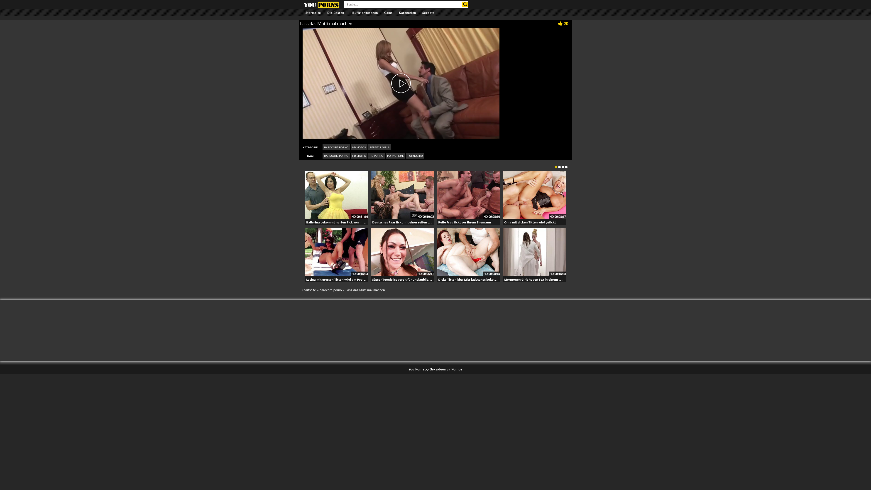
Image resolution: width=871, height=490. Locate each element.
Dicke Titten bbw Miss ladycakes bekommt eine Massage (479, 279)
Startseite (313, 13)
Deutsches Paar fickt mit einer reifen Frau (403, 222)
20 (565, 23)
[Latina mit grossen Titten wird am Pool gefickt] (336, 252)
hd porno (376, 155)
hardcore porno (336, 147)
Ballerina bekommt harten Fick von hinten (338, 222)
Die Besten (335, 13)
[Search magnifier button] (465, 4)
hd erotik (359, 155)
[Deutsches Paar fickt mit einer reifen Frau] (402, 195)
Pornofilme (395, 155)
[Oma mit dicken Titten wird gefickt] (534, 195)
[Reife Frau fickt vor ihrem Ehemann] (468, 195)
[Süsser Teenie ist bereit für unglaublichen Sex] (402, 252)
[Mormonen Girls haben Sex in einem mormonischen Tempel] (534, 252)
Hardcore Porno (336, 155)
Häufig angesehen (364, 13)
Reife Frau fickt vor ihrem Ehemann (464, 222)
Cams (388, 13)
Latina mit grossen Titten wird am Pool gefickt (340, 279)
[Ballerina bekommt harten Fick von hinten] (336, 195)
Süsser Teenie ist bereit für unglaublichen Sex (406, 279)
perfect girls (379, 147)
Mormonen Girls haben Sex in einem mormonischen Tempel (548, 279)
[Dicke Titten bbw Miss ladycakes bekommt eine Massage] (468, 252)
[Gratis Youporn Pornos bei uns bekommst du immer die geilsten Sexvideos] (321, 4)
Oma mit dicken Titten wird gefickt (530, 222)
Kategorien (407, 13)
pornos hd (415, 155)
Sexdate (428, 13)
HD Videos (359, 147)
